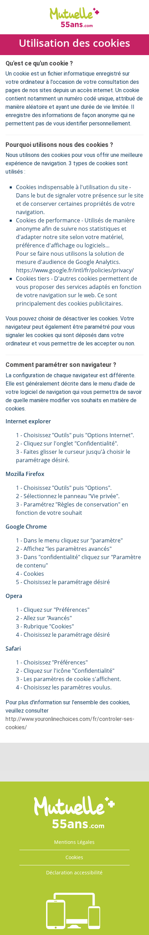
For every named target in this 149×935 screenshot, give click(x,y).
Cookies (74, 857)
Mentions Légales (74, 842)
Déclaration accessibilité (74, 872)
